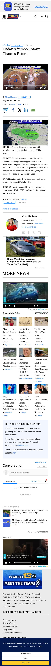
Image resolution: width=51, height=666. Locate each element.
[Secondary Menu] (6, 16)
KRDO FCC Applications (35, 600)
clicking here (22, 445)
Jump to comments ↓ (11, 209)
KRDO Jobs (18, 597)
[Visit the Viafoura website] (42, 532)
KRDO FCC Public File (13, 600)
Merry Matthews (11, 97)
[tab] (10, 481)
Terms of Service (10, 594)
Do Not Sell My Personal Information (19, 603)
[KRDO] (13, 16)
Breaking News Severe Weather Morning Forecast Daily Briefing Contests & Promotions (12, 626)
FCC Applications (32, 597)
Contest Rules (9, 606)
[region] (25, 497)
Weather (24, 199)
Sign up (44, 462)
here (14, 453)
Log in (37, 462)
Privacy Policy (24, 594)
